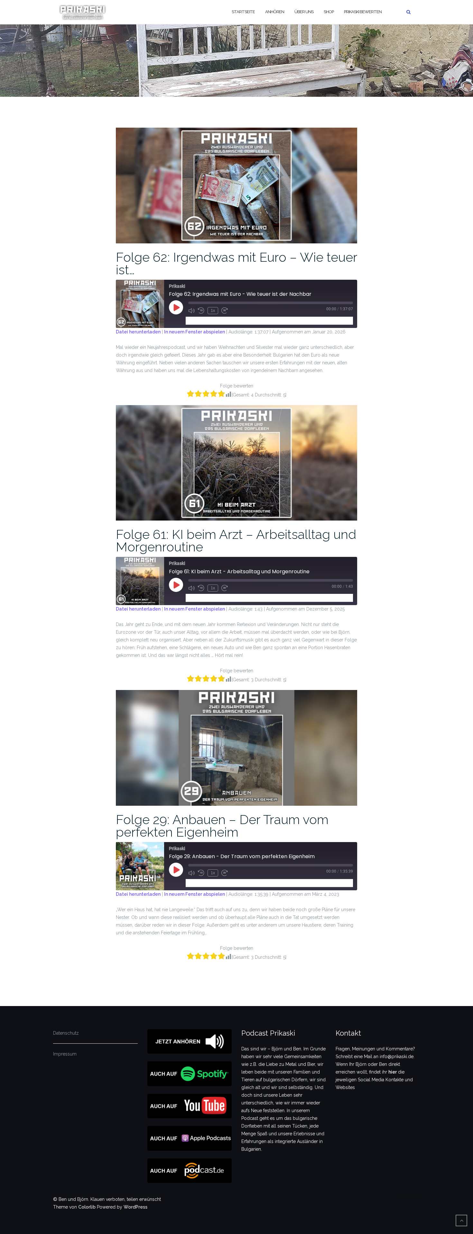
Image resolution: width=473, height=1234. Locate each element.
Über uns (303, 11)
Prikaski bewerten (363, 11)
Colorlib (87, 1207)
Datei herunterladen (138, 331)
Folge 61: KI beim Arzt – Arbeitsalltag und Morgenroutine (236, 540)
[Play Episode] (176, 307)
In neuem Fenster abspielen (194, 331)
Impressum (65, 1054)
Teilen (225, 320)
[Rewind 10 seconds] (201, 310)
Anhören (274, 11)
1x (213, 310)
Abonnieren (200, 320)
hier (392, 1072)
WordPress (135, 1207)
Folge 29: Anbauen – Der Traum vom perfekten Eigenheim (222, 825)
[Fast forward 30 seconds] (224, 310)
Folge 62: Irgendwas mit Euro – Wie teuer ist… (236, 263)
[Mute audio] (191, 310)
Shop (329, 11)
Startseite (243, 11)
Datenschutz (66, 1033)
